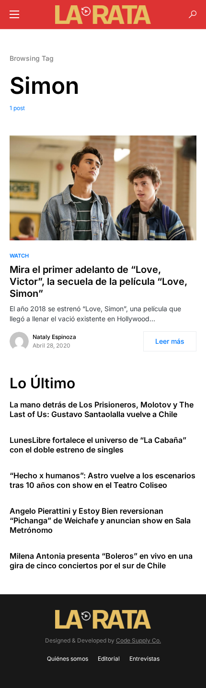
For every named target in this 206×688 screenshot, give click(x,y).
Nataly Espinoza (54, 336)
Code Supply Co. (138, 640)
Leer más (169, 341)
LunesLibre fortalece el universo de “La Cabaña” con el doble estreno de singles (98, 444)
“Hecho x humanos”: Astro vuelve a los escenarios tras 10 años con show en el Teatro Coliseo (102, 480)
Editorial (109, 658)
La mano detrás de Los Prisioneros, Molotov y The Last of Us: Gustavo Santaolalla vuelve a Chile (102, 409)
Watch (19, 255)
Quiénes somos (67, 658)
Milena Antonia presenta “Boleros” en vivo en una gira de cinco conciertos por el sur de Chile (101, 560)
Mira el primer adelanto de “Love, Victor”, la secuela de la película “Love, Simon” (98, 281)
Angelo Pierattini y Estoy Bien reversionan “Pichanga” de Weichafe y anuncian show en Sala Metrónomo (100, 520)
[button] (14, 14)
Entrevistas (144, 658)
